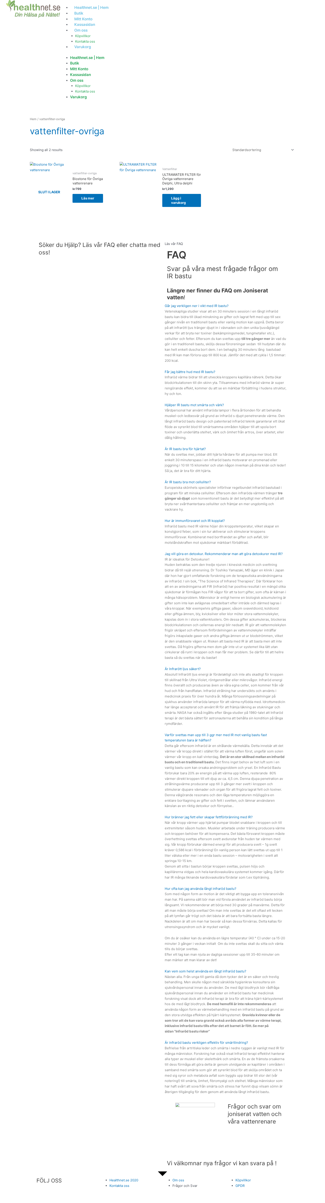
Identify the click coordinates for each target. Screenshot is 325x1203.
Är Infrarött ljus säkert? (183, 669)
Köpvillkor (83, 36)
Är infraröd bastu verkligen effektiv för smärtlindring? (206, 1042)
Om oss (81, 30)
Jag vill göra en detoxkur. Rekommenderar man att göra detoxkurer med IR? (224, 554)
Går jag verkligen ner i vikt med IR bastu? (197, 306)
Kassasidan (84, 24)
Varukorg (82, 47)
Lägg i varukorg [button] (178, 200)
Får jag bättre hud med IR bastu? (190, 372)
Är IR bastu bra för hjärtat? (185, 449)
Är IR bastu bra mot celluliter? (188, 482)
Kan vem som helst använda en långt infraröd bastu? (205, 971)
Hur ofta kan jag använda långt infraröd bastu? (200, 889)
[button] (225, 244)
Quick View (49, 210)
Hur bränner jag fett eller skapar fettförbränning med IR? (209, 817)
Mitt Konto (83, 19)
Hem (33, 119)
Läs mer (87, 198)
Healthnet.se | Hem (91, 7)
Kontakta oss (85, 41)
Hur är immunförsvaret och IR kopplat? (195, 521)
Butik (78, 13)
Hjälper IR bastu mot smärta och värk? (194, 405)
